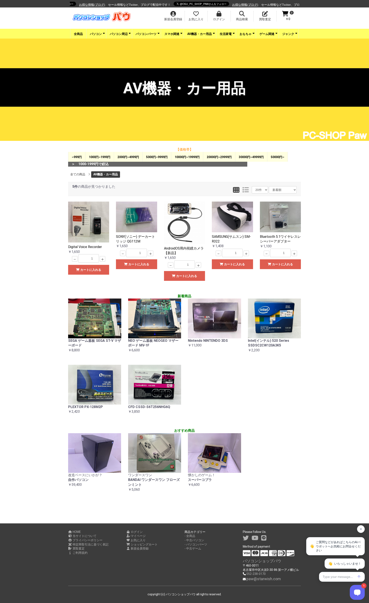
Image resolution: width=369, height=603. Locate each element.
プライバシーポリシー (87, 540)
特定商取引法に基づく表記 (90, 544)
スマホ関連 (171, 34)
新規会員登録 (139, 548)
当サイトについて (84, 536)
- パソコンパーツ (195, 544)
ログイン (136, 532)
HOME (76, 532)
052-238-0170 (256, 574)
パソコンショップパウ (262, 561)
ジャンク (288, 34)
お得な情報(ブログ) (85, 4)
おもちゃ (246, 34)
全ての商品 (77, 174)
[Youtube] (255, 538)
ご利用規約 (80, 552)
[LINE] (263, 538)
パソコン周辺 (119, 34)
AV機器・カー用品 (199, 34)
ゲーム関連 (266, 34)
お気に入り (138, 540)
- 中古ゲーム (192, 548)
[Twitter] (246, 538)
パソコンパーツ (146, 34)
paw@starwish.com (263, 579)
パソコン (96, 34)
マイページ (138, 536)
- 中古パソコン (194, 540)
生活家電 (226, 34)
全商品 (78, 34)
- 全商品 (189, 536)
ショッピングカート (144, 544)
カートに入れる (90, 269)
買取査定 (78, 548)
